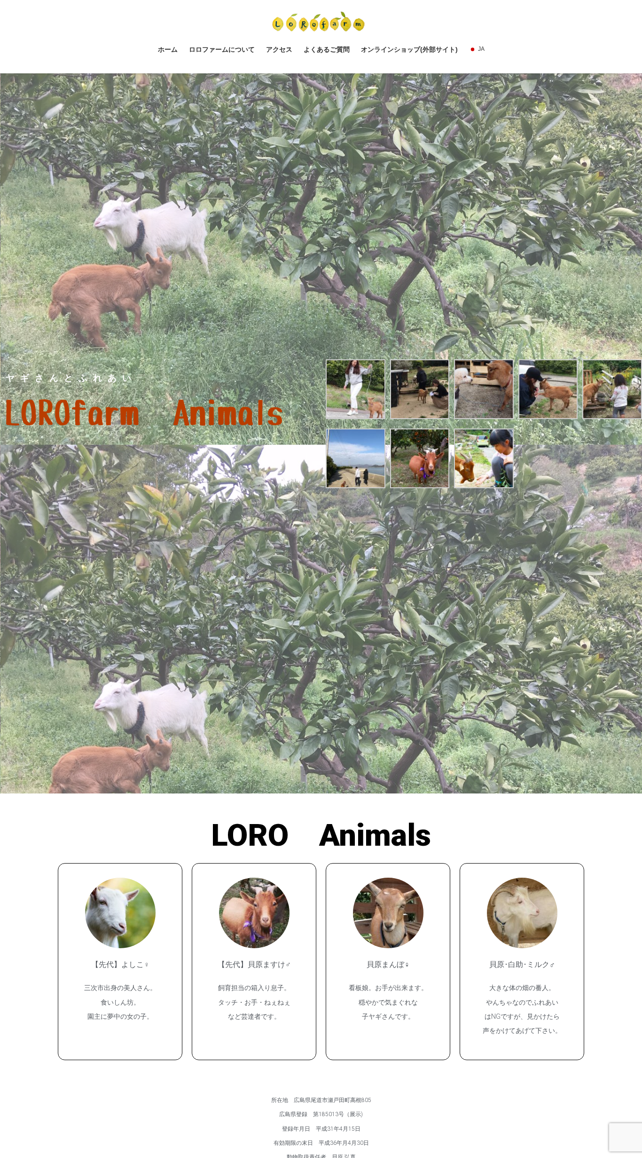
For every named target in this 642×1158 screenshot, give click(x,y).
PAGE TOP (618, 1115)
